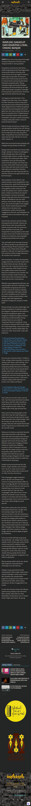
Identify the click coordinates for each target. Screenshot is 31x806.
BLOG (15, 786)
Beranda (3, 16)
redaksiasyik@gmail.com (19, 795)
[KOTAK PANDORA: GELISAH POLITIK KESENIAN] (6, 688)
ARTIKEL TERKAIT (7, 665)
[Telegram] (14, 54)
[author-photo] (15, 651)
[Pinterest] (17, 54)
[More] (25, 54)
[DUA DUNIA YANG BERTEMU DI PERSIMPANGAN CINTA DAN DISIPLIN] (6, 680)
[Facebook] (3, 54)
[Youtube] (22, 799)
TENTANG (10, 783)
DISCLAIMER (21, 785)
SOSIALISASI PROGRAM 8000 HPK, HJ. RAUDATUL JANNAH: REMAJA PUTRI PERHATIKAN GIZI (22, 640)
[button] (2, 2)
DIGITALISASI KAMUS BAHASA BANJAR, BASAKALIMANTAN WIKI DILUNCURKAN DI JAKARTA (8, 640)
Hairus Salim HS (9, 50)
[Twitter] (6, 54)
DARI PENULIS (16, 665)
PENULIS (14, 785)
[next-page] (5, 694)
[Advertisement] (15, 611)
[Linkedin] (21, 54)
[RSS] (13, 799)
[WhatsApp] (10, 54)
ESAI (8, 16)
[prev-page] (3, 694)
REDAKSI (16, 783)
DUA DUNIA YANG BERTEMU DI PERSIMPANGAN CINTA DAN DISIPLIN (19, 680)
